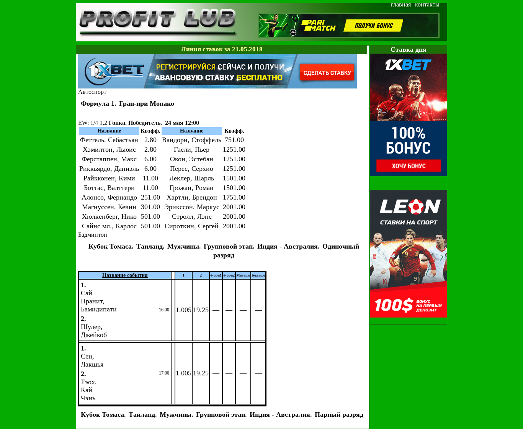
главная (401, 4)
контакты (427, 4)
